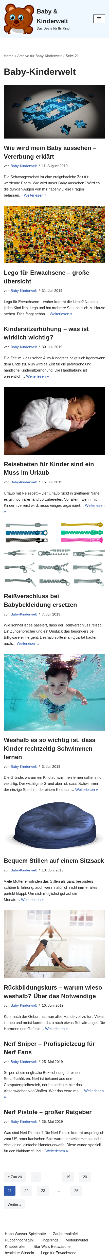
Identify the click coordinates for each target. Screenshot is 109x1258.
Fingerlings (50, 1240)
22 (26, 1190)
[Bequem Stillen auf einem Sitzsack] (54, 825)
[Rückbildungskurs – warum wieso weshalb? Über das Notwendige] (54, 944)
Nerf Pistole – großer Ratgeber (48, 1112)
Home (8, 56)
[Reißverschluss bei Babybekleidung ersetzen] (54, 554)
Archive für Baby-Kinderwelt (39, 56)
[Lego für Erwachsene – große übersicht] (54, 234)
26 (76, 1190)
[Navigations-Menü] (99, 19)
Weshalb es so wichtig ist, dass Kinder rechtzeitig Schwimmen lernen (49, 748)
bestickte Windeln (19, 1253)
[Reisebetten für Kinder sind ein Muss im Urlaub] (54, 421)
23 (43, 1190)
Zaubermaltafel (65, 1234)
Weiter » (14, 1204)
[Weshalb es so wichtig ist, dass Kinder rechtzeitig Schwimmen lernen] (54, 692)
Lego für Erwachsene (58, 1253)
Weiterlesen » (35, 195)
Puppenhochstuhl (19, 1240)
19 (68, 1177)
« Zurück (15, 1177)
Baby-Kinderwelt (24, 166)
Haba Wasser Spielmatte (25, 1234)
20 (85, 1177)
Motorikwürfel (77, 1240)
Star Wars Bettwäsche (51, 1246)
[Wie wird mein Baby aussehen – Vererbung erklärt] (54, 112)
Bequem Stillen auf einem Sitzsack (54, 860)
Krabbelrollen (15, 1246)
